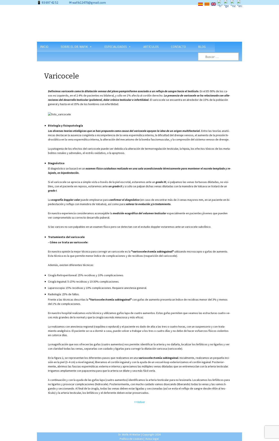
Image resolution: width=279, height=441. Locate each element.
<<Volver (139, 402)
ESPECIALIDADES (115, 47)
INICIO (44, 47)
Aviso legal (152, 439)
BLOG (202, 47)
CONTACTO (178, 47)
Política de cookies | (132, 439)
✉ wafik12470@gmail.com (87, 2)
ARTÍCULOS (151, 47)
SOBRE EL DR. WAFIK (74, 47)
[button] (43, 25)
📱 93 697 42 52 (47, 2)
